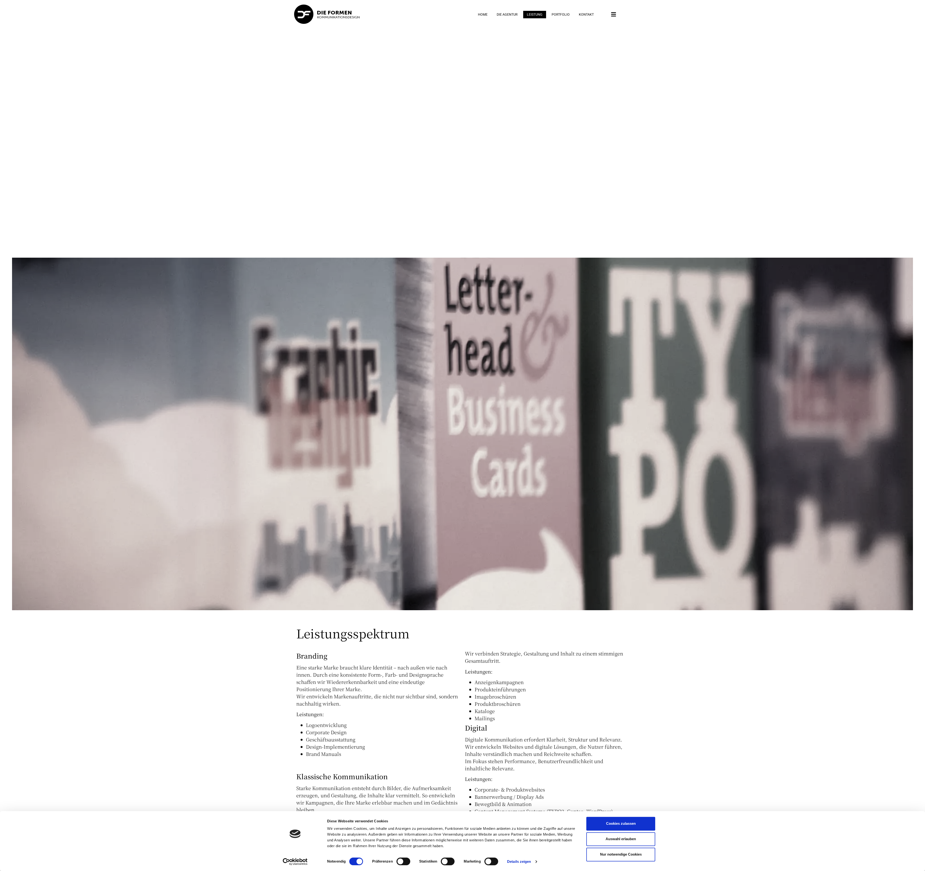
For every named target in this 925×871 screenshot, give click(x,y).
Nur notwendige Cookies (621, 854)
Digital (476, 728)
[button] (613, 14)
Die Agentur (507, 14)
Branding (311, 656)
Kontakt (586, 14)
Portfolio (561, 14)
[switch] (403, 861)
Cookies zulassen (621, 823)
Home (483, 14)
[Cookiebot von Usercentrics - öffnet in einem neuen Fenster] (295, 861)
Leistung (534, 14)
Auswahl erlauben (621, 839)
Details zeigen (519, 861)
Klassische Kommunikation (342, 776)
